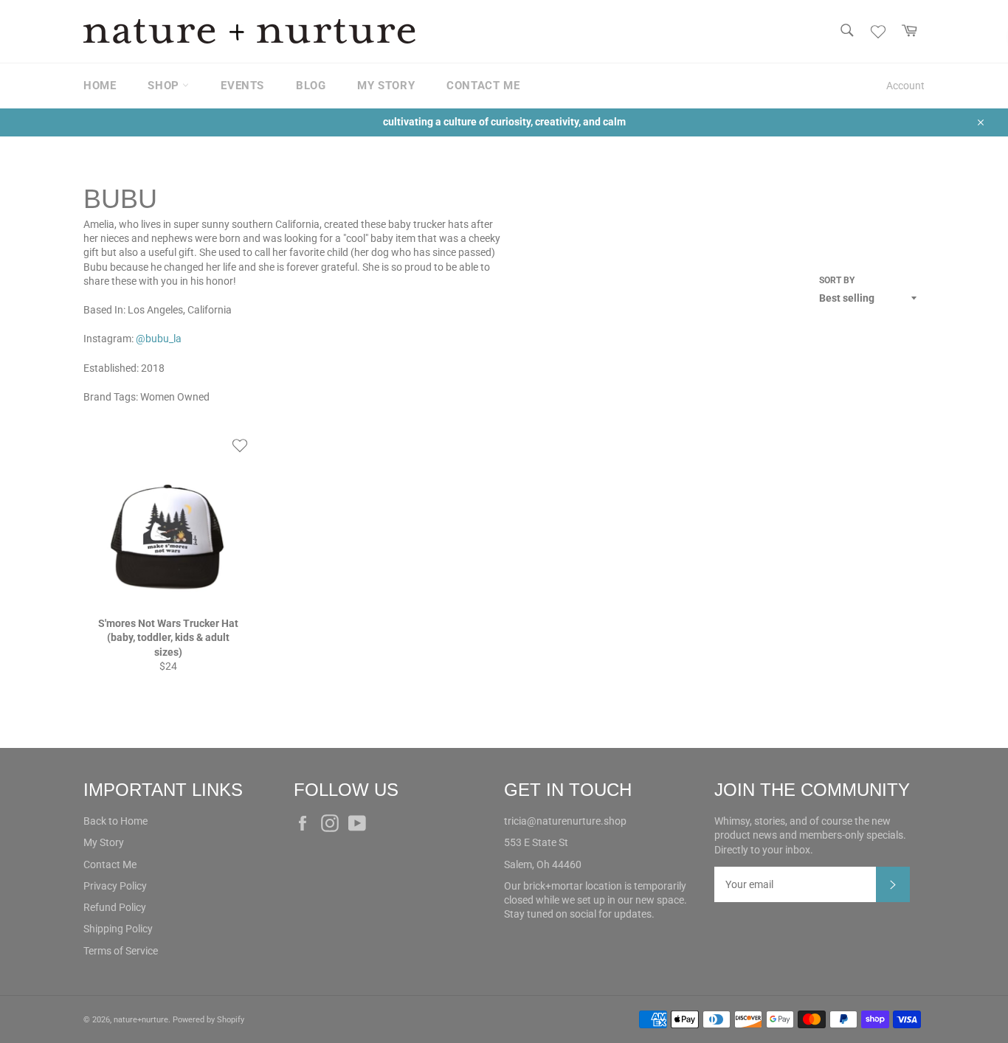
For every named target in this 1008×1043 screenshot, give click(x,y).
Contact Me (110, 864)
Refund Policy (114, 907)
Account (905, 85)
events (242, 85)
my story (386, 85)
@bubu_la (159, 338)
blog (310, 85)
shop (165, 85)
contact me (482, 85)
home (99, 85)
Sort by (837, 280)
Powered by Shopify (208, 1020)
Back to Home (115, 821)
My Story (103, 842)
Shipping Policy (118, 929)
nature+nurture (141, 1020)
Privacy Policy (115, 886)
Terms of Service (120, 951)
